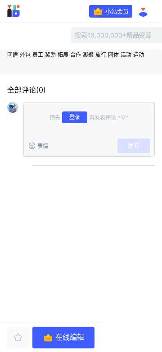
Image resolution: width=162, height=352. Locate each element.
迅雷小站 (25, 11)
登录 (74, 117)
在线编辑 (69, 337)
